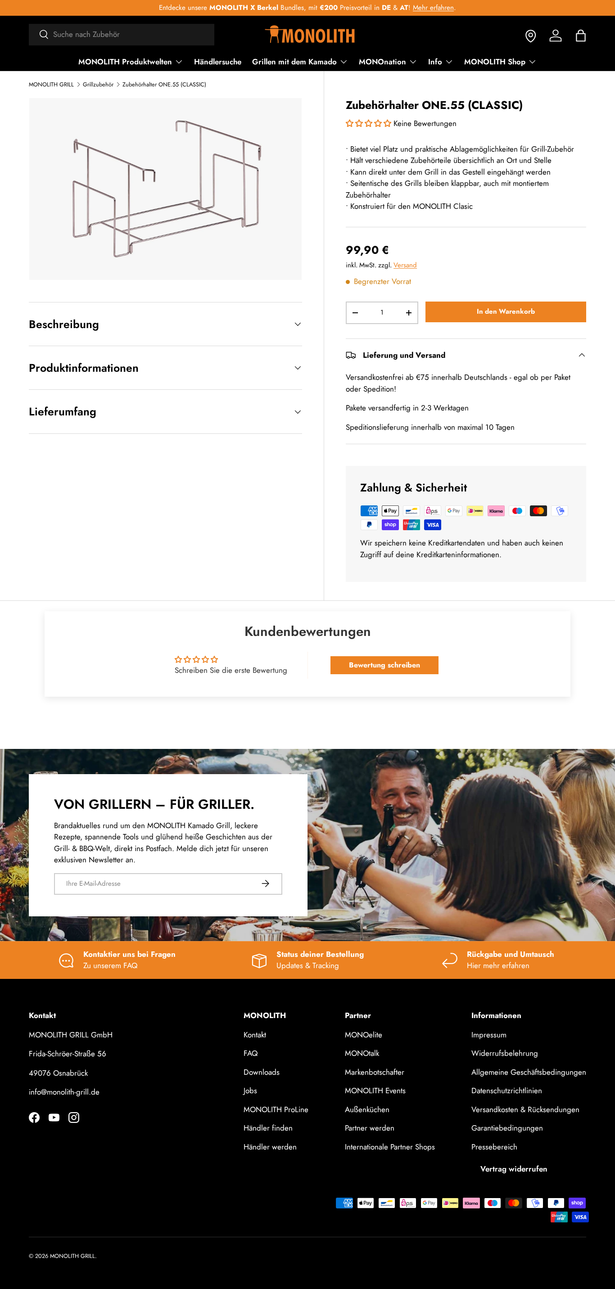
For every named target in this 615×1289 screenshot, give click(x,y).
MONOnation (382, 61)
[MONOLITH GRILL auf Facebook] (34, 1117)
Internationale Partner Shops (390, 1146)
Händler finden (268, 1127)
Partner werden (369, 1127)
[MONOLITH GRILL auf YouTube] (54, 1117)
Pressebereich (494, 1146)
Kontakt (255, 1034)
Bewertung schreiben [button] (384, 665)
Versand (405, 265)
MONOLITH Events (375, 1090)
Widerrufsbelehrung (504, 1053)
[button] (581, 35)
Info (435, 61)
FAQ (251, 1053)
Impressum (488, 1034)
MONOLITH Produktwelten (125, 61)
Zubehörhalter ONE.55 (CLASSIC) (164, 85)
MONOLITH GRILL (51, 85)
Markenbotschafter (374, 1072)
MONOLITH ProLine (276, 1109)
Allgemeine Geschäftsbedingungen (528, 1072)
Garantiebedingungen (507, 1127)
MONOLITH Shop (494, 61)
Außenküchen (367, 1109)
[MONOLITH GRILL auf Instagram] (74, 1117)
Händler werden (270, 1146)
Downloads (262, 1072)
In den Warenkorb (506, 311)
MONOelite (363, 1034)
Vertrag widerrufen (513, 1168)
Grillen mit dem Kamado (294, 61)
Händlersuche (217, 61)
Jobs (250, 1090)
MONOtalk (362, 1053)
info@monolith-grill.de (64, 1091)
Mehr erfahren (433, 8)
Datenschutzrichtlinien (506, 1090)
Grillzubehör (98, 85)
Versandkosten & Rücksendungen (525, 1109)
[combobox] (121, 34)
